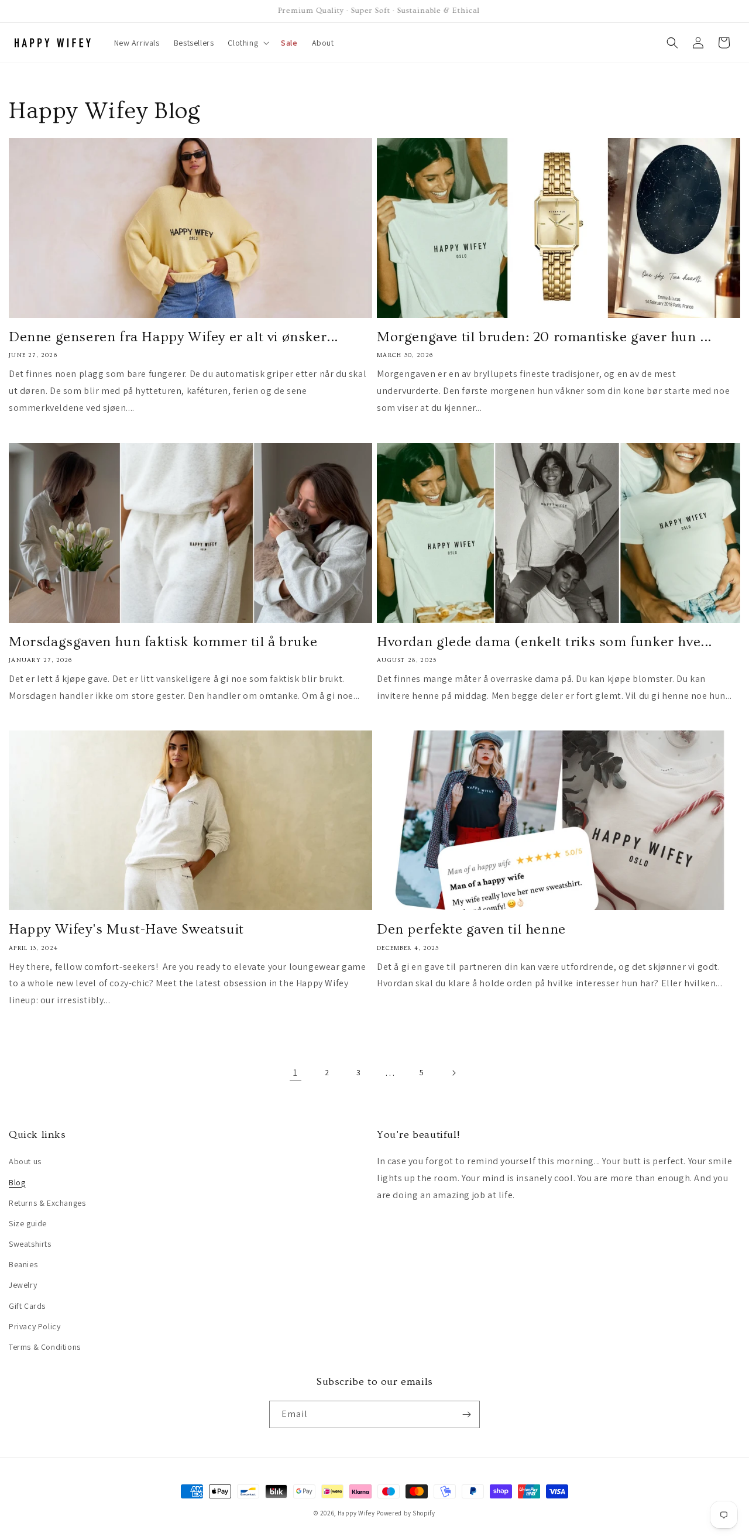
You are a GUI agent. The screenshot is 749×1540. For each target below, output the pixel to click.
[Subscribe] (466, 1414)
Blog (17, 1182)
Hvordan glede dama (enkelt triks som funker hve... (544, 642)
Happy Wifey (356, 1513)
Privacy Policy (34, 1326)
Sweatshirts (30, 1244)
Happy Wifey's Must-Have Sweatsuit (126, 929)
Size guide (28, 1223)
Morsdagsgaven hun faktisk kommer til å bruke (163, 642)
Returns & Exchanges (47, 1203)
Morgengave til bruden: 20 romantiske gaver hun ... (544, 337)
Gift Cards (27, 1306)
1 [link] (295, 1072)
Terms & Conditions (45, 1347)
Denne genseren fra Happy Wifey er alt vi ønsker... (173, 337)
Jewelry (23, 1285)
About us (25, 1161)
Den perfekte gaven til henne (471, 929)
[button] (247, 42)
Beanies (23, 1264)
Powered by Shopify (405, 1513)
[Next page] (453, 1073)
